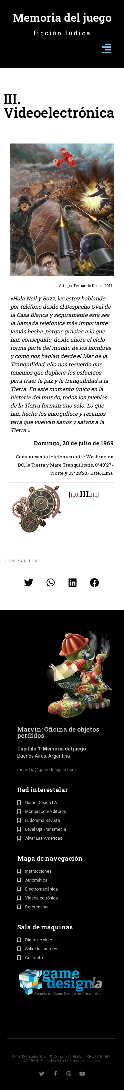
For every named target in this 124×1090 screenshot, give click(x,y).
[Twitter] (41, 1073)
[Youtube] (82, 1073)
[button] (29, 583)
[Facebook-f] (55, 1073)
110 (74, 494)
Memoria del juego (62, 17)
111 (93, 494)
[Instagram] (68, 1073)
